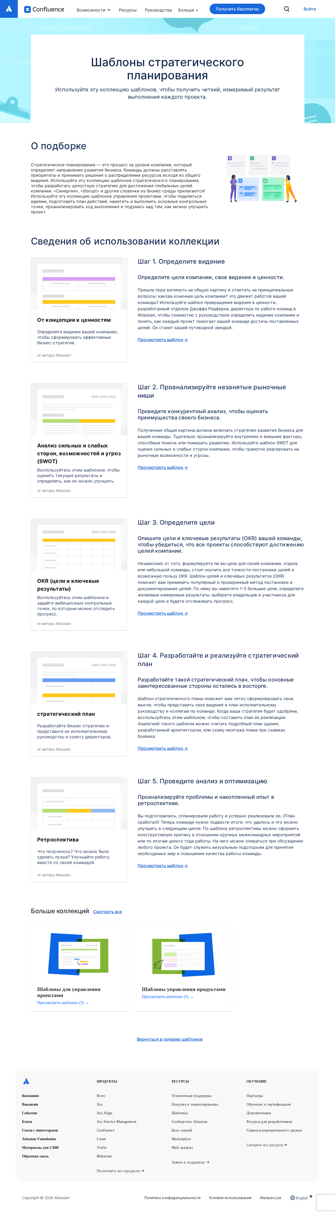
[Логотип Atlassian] (9, 9)
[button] (188, 9)
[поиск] (286, 9)
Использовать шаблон (66, 288)
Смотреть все (107, 911)
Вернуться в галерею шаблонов (170, 1039)
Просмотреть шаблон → (163, 339)
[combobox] (296, 1198)
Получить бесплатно (237, 9)
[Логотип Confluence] (44, 9)
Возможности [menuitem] (91, 10)
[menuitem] (188, 9)
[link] (309, 9)
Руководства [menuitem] (158, 10)
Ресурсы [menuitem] (128, 10)
